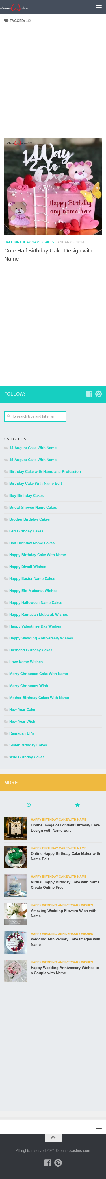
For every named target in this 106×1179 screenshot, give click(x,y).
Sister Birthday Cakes (28, 745)
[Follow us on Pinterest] (98, 393)
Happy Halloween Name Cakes (35, 603)
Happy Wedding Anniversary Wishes (41, 638)
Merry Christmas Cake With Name (38, 674)
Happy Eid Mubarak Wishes (33, 591)
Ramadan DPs (21, 733)
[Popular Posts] (77, 805)
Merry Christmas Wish (28, 686)
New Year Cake (22, 710)
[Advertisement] (53, 85)
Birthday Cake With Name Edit (35, 483)
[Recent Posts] (28, 805)
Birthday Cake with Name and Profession (45, 472)
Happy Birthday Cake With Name (37, 555)
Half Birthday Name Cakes (29, 242)
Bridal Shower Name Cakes (33, 507)
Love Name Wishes (26, 662)
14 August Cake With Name (33, 448)
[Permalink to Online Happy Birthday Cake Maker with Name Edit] (15, 857)
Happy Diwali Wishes (27, 567)
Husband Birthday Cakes (30, 650)
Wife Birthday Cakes (26, 757)
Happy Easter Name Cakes (32, 579)
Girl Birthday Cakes (26, 531)
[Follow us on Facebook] (89, 393)
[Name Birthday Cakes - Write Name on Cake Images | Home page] (19, 7)
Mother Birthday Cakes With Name (39, 698)
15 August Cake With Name (33, 460)
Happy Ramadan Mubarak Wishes (38, 614)
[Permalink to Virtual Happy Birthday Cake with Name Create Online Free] (15, 885)
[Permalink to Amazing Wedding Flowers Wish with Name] (15, 914)
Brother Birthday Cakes (29, 519)
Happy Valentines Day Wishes (35, 626)
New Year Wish (22, 721)
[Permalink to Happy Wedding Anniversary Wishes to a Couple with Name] (15, 971)
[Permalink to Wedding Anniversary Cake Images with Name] (15, 942)
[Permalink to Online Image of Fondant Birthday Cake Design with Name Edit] (15, 828)
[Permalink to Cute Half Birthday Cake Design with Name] (53, 186)
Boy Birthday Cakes (26, 496)
